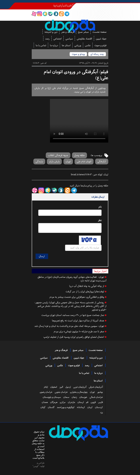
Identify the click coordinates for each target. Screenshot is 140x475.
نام (100, 207)
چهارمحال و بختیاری (79, 392)
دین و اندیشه (50, 32)
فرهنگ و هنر (67, 32)
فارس (100, 402)
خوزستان (83, 397)
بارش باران (54, 161)
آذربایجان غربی (79, 387)
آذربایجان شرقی (96, 387)
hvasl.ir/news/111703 (81, 174)
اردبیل (68, 387)
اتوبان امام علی (84, 161)
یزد (101, 412)
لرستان (80, 402)
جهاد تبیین (101, 38)
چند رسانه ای (97, 54)
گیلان (42, 407)
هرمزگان (53, 402)
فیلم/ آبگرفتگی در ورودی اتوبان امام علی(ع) (76, 75)
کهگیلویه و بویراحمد (66, 407)
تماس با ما (41, 45)
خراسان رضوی (46, 392)
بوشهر (100, 392)
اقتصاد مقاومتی (84, 38)
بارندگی (39, 161)
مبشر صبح (83, 32)
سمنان (66, 397)
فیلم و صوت (100, 45)
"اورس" (35, 466)
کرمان (90, 407)
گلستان (51, 407)
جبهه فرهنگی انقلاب (58, 155)
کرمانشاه (81, 407)
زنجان (74, 397)
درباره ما (54, 45)
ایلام (46, 387)
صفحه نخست (99, 32)
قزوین (93, 402)
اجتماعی (57, 38)
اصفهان (53, 387)
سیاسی (69, 38)
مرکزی (62, 402)
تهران (68, 161)
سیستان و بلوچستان (52, 397)
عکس (88, 45)
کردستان (99, 407)
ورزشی (77, 45)
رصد (47, 38)
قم (87, 402)
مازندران (71, 402)
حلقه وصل (79, 155)
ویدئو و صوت (78, 54)
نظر (100, 220)
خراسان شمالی (96, 397)
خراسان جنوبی (61, 392)
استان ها (66, 45)
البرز (61, 387)
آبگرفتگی (101, 161)
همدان (45, 402)
